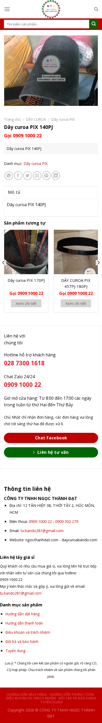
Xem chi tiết (26, 303)
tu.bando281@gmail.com (42, 530)
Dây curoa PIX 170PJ (26, 280)
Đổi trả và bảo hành (77, 698)
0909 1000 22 (40, 521)
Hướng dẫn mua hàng (27, 694)
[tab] (51, 192)
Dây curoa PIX (63, 119)
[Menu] (7, 9)
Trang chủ (12, 119)
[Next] (98, 273)
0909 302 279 (66, 521)
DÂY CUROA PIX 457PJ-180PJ (75, 283)
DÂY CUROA (36, 119)
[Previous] (3, 273)
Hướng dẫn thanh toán (72, 694)
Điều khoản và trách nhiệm (31, 698)
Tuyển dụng (52, 702)
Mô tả (14, 192)
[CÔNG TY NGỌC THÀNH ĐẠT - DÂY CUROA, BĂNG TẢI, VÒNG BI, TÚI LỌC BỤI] (51, 9)
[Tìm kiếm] (96, 9)
